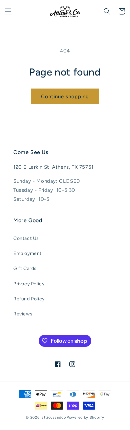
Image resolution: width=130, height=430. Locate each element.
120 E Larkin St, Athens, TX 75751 (53, 167)
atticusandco (54, 417)
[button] (8, 11)
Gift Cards (25, 268)
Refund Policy (29, 299)
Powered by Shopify (85, 417)
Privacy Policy (28, 284)
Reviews (22, 314)
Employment (27, 253)
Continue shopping (65, 97)
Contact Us (26, 238)
